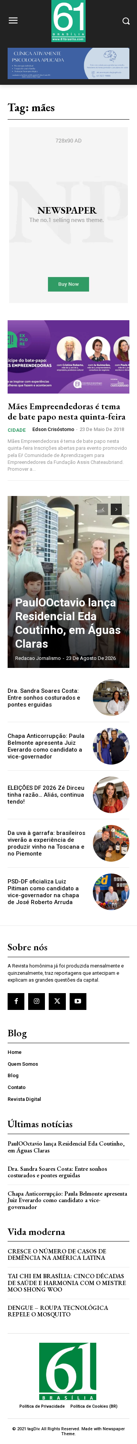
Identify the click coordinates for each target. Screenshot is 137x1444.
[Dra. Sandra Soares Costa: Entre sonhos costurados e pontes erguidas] (111, 697)
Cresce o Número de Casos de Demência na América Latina (57, 1254)
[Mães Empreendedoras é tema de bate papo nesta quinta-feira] (68, 357)
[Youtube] (78, 1001)
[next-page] (116, 509)
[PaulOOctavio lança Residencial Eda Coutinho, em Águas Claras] (68, 582)
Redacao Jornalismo (38, 658)
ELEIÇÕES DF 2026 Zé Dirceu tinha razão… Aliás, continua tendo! (46, 794)
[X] (57, 1001)
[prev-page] (102, 509)
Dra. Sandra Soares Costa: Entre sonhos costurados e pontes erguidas (44, 697)
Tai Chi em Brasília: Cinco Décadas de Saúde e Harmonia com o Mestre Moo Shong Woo (67, 1282)
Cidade (16, 430)
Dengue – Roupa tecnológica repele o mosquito (58, 1311)
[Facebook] (16, 1001)
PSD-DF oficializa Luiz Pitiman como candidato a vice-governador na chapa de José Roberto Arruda (43, 892)
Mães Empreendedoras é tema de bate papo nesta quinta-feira (67, 411)
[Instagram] (36, 1001)
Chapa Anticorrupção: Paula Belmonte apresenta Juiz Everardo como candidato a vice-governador (46, 746)
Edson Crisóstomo (53, 429)
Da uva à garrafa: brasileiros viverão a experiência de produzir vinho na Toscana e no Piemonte (46, 843)
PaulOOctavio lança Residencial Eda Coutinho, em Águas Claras (68, 623)
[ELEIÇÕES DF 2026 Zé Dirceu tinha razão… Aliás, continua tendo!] (111, 794)
